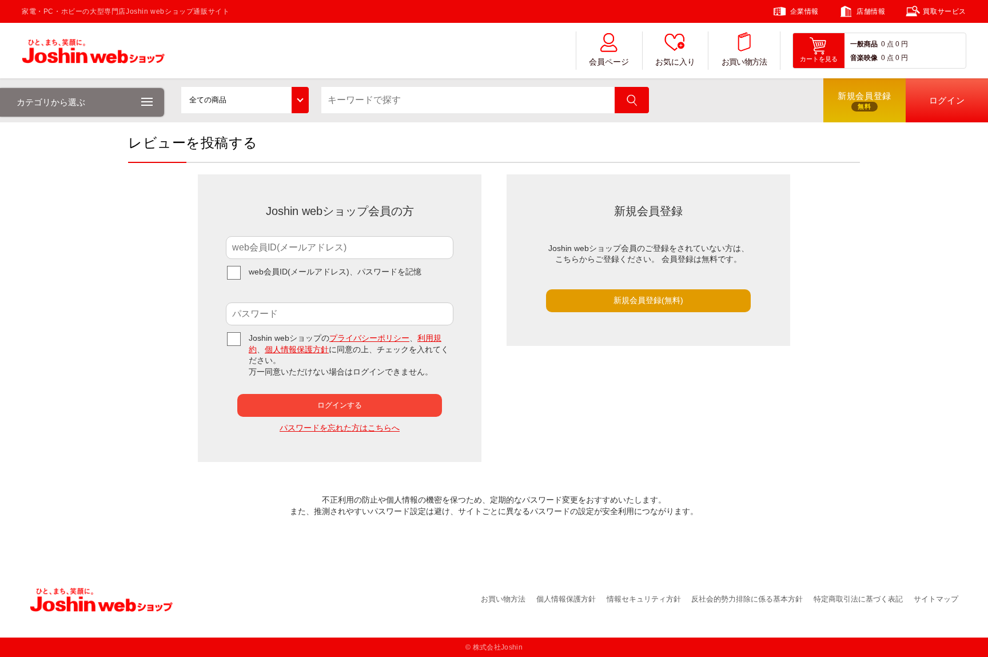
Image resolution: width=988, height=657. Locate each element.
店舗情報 (870, 11)
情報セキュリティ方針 (644, 599)
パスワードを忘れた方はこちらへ (340, 427)
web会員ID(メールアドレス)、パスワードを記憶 (335, 271)
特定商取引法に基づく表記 (858, 599)
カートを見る (819, 58)
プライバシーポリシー (369, 338)
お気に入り (675, 62)
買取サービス (944, 11)
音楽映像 (864, 58)
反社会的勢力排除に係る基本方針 (747, 599)
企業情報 (804, 11)
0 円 (901, 44)
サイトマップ (936, 599)
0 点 (887, 44)
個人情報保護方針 (297, 349)
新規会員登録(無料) (648, 300)
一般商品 (864, 44)
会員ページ (609, 62)
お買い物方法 (744, 62)
